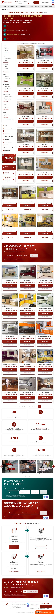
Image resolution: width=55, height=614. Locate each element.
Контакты (51, 6)
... (17, 406)
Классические (8, 58)
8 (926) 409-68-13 (45, 3)
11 (32, 406)
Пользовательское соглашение (33, 612)
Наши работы (7, 150)
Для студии (7, 86)
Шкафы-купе (7, 130)
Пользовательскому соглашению (21, 259)
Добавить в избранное (34, 608)
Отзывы (46, 6)
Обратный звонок (45, 606)
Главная (4, 6)
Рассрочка (37, 6)
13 (36, 406)
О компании (10, 6)
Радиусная (7, 76)
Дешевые (7, 114)
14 (39, 406)
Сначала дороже (41, 43)
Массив (6, 68)
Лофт (6, 60)
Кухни (8, 9)
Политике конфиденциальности (11, 259)
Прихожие (6, 139)
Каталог (16, 6)
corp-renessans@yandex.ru (44, 608)
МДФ (6, 66)
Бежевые (7, 48)
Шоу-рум (31, 6)
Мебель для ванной (8, 147)
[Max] (53, 3)
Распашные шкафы (8, 128)
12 (34, 406)
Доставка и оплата (24, 6)
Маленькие (7, 107)
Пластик (6, 70)
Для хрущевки (8, 88)
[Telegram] (53, 1)
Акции (42, 6)
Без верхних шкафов (9, 96)
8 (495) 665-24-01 (45, 1)
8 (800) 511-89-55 (45, 2)
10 (29, 406)
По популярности (26, 43)
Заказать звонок (36, 2)
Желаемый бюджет (23, 255)
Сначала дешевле (33, 43)
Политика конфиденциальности (21, 612)
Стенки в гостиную (8, 136)
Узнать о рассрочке (14, 571)
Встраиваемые (8, 99)
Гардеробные (7, 133)
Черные (6, 50)
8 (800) (44, 603)
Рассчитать (25, 65)
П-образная (7, 78)
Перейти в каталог (41, 571)
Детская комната (8, 142)
